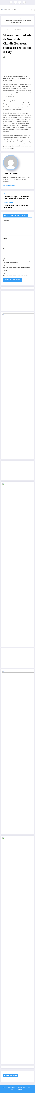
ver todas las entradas (9, 185)
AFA (29, 1087)
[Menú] (28, 9)
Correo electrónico (7, 249)
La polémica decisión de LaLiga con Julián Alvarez (16, 206)
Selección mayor (11, 1087)
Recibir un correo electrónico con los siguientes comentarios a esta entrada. (17, 269)
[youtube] (24, 2)
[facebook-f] (11, 2)
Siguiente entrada (8, 202)
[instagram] (19, 2)
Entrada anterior (8, 194)
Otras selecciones (21, 1087)
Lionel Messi (19, 1089)
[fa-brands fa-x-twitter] (15, 2)
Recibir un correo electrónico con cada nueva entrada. (15, 275)
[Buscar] (33, 9)
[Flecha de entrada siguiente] (30, 206)
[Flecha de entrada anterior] (30, 196)
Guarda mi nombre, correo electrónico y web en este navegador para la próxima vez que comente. (17, 261)
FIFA (12, 1089)
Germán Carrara (8, 29)
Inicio (4, 1087)
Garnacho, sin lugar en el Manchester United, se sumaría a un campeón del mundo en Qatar (16, 198)
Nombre (5, 238)
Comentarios (6, 220)
